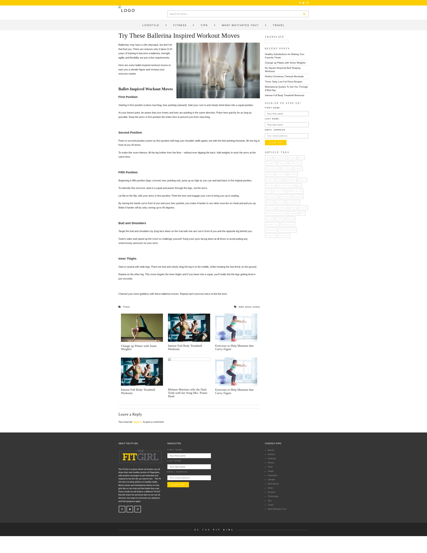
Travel (270, 505)
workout (256, 307)
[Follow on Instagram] (307, 3)
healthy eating (286, 186)
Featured (272, 458)
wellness (271, 230)
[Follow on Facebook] (300, 3)
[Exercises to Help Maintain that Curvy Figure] (236, 328)
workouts (284, 236)
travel (269, 219)
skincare (282, 208)
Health (271, 471)
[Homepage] (126, 11)
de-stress (286, 169)
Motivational (273, 484)
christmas (295, 163)
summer (293, 213)
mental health (295, 191)
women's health (287, 230)
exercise (281, 174)
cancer (282, 163)
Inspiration (272, 475)
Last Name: (272, 119)
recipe (269, 202)
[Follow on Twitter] (303, 3)
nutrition (286, 197)
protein (298, 197)
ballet (241, 307)
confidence (272, 169)
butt (301, 158)
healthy (270, 186)
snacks (303, 208)
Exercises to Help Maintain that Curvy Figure (234, 347)
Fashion (293, 174)
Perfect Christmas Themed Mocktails (284, 76)
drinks (269, 174)
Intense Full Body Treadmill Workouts (185, 347)
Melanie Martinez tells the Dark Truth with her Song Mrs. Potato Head (187, 393)
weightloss (288, 225)
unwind (280, 219)
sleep (293, 208)
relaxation (293, 202)
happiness (290, 180)
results (270, 208)
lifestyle (279, 191)
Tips (270, 501)
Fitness (126, 307)
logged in (137, 421)
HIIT (299, 186)
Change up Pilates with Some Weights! (139, 347)
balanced (280, 158)
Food (270, 467)
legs (268, 191)
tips (302, 213)
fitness (248, 307)
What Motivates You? (277, 509)
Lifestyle (271, 479)
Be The (214, 530)
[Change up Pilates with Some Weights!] (142, 328)
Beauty (292, 158)
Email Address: (275, 130)
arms (268, 158)
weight (291, 219)
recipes (280, 202)
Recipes (271, 492)
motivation (272, 197)
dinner (298, 169)
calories (270, 163)
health (302, 180)
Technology (273, 496)
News (270, 488)
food (279, 180)
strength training (276, 213)
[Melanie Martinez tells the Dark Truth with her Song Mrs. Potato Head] (189, 371)
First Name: (273, 108)
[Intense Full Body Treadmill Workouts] (189, 328)
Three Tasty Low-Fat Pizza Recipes (283, 81)
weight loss (272, 225)
